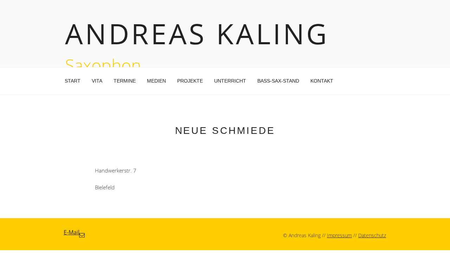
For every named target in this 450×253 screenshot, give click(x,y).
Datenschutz (372, 235)
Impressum (339, 235)
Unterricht (230, 81)
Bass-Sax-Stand (278, 81)
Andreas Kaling (197, 33)
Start (73, 81)
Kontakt (321, 81)
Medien (156, 81)
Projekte (190, 81)
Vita (97, 81)
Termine (125, 81)
